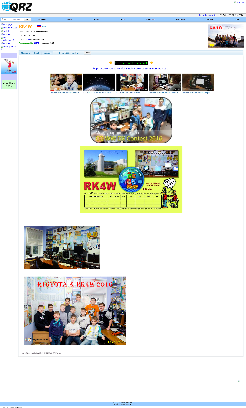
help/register (211, 15)
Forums (96, 19)
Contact (209, 19)
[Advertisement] (128, 381)
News (69, 19)
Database (42, 19)
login (201, 15)
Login (236, 19)
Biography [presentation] (25, 53)
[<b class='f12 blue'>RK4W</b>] (226, 47)
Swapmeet (150, 19)
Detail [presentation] (36, 53)
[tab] (25, 53)
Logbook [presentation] (48, 53)
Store (122, 19)
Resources (180, 19)
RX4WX (36, 43)
